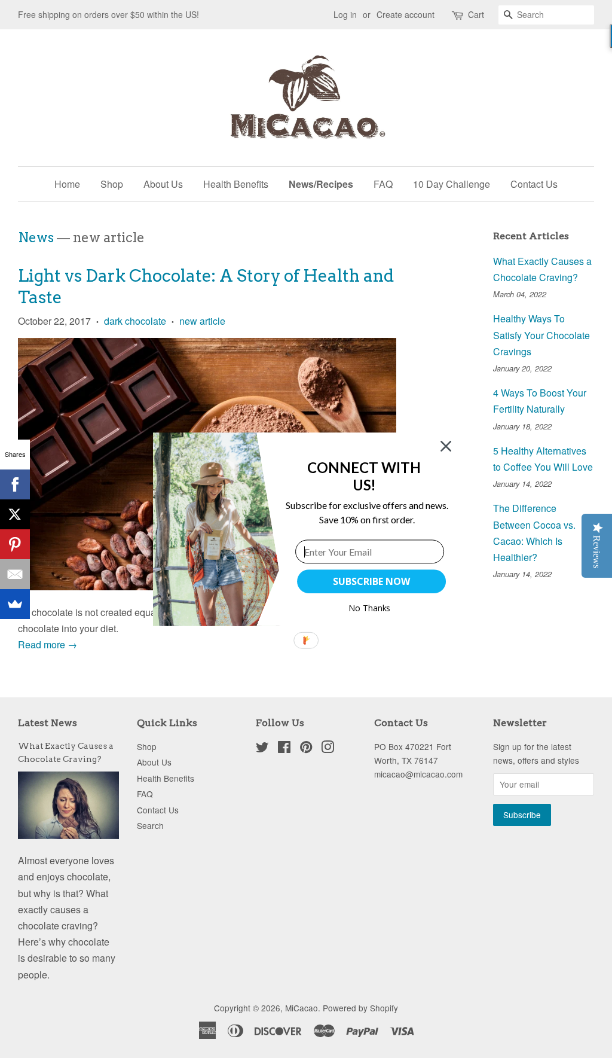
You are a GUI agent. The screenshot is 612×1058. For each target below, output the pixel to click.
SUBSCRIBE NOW (371, 581)
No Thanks (369, 608)
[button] (364, 476)
